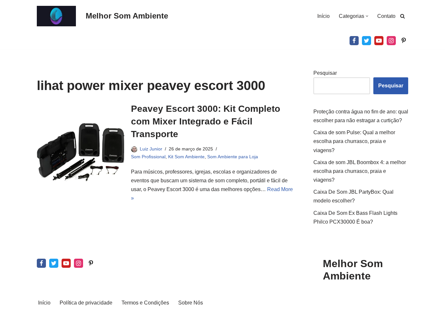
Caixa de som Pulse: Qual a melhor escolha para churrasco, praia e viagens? (354, 141)
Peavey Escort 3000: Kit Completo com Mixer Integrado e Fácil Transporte (205, 121)
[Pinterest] (403, 40)
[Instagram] (391, 40)
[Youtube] (378, 40)
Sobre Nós (190, 302)
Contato (386, 16)
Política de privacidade (86, 302)
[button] (367, 16)
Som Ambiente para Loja (232, 156)
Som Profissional (148, 156)
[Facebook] (354, 40)
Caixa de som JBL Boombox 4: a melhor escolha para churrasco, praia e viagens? (359, 171)
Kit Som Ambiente (186, 156)
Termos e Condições (145, 302)
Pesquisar (325, 73)
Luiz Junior (151, 148)
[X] (366, 40)
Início (323, 16)
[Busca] (402, 16)
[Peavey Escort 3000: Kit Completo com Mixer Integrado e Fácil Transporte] (80, 152)
